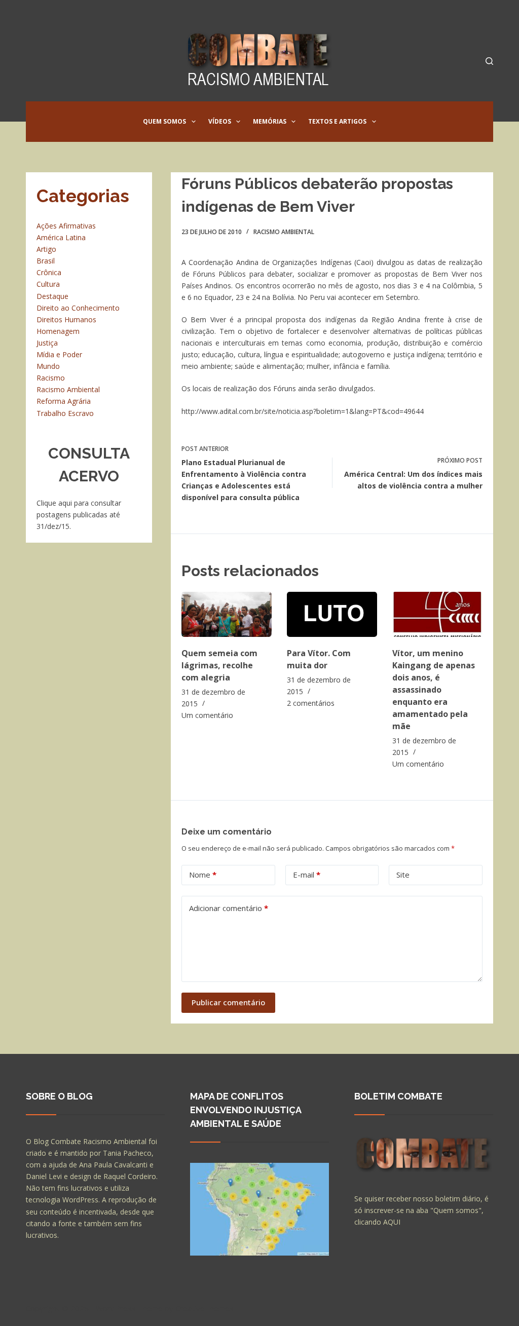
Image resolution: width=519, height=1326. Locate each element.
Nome (202, 874)
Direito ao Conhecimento (78, 308)
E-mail (306, 874)
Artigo (46, 249)
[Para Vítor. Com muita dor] (332, 614)
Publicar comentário (228, 1002)
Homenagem (58, 331)
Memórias (269, 121)
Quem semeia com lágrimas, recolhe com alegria (219, 665)
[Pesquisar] (489, 61)
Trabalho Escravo (65, 413)
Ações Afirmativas (66, 226)
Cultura (48, 284)
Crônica (48, 272)
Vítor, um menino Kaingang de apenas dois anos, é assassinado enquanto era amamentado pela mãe (433, 690)
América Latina (61, 237)
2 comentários (311, 703)
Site (403, 874)
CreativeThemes (204, 1308)
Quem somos (164, 121)
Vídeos (219, 121)
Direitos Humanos (66, 319)
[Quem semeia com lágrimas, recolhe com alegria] (226, 614)
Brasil (45, 261)
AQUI (391, 1222)
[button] (194, 122)
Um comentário (207, 715)
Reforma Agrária (63, 401)
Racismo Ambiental (283, 232)
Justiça (47, 343)
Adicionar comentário (228, 908)
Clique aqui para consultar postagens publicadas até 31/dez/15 (78, 514)
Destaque (52, 296)
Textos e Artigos (337, 121)
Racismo (50, 378)
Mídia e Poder (59, 354)
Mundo (48, 366)
